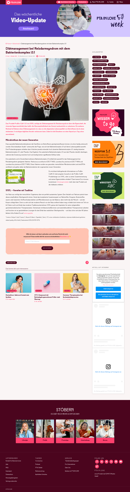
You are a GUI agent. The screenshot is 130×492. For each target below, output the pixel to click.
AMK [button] (104, 57)
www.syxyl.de (28, 213)
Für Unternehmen (70, 464)
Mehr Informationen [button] (108, 285)
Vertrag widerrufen (11, 481)
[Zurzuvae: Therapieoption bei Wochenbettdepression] (76, 292)
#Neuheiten (11, 262)
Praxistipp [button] (11, 290)
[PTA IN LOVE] (14, 2)
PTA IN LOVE (42, 56)
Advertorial (16, 43)
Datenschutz (9, 474)
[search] (110, 2)
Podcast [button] (97, 90)
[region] (65, 20)
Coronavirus (38, 461)
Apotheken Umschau (67, 2)
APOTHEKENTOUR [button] (100, 64)
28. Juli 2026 (38, 301)
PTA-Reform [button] (98, 94)
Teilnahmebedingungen (72, 461)
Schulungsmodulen (63, 182)
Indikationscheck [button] (100, 79)
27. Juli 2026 (67, 299)
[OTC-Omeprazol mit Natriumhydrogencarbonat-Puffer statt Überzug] (47, 292)
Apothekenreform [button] (100, 60)
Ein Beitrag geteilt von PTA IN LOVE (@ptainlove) (109, 345)
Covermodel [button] (111, 72)
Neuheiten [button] (111, 87)
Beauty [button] (111, 64)
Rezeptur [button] (97, 98)
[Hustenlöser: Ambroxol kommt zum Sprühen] (18, 292)
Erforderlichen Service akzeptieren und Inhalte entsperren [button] (108, 295)
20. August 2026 (11, 299)
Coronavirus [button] (98, 72)
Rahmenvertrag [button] (111, 94)
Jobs (7, 464)
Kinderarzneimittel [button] (101, 83)
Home (9, 43)
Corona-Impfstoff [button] (111, 68)
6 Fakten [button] (97, 57)
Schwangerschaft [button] (111, 98)
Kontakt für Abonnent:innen (13, 461)
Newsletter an (64, 236)
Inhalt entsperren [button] (108, 288)
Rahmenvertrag (39, 471)
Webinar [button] (104, 102)
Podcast (37, 464)
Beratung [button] (97, 68)
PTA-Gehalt (38, 467)
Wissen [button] (39, 290)
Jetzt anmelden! (47, 248)
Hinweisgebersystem (12, 478)
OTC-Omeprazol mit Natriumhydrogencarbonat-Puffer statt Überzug (47, 297)
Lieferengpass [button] (99, 87)
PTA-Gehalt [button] (108, 90)
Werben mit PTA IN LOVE (72, 471)
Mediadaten (82, 2)
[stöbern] (25, 431)
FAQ (7, 467)
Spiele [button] (96, 102)
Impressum (9, 471)
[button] (65, 20)
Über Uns (67, 467)
